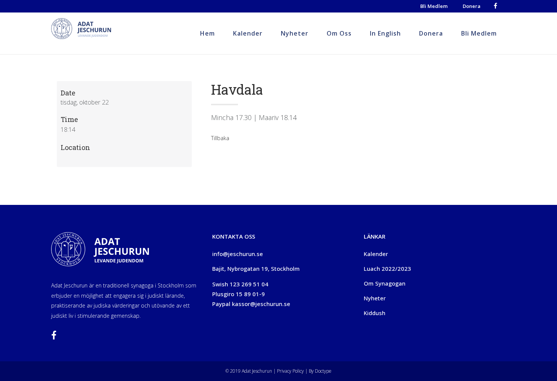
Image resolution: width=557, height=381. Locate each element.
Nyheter (375, 298)
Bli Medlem (433, 6)
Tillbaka (220, 138)
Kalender (376, 254)
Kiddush (374, 313)
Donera (471, 6)
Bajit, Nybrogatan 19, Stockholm (256, 268)
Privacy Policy (290, 371)
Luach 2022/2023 (387, 268)
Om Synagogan (384, 283)
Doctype (323, 371)
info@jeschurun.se (237, 254)
